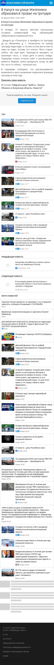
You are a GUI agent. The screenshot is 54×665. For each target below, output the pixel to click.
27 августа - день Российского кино (30, 214)
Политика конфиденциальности (17, 647)
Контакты (7, 638)
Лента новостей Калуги (13, 660)
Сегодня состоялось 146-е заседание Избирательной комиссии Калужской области (31, 227)
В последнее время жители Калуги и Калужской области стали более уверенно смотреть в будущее (33, 284)
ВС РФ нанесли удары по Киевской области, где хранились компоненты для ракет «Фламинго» (32, 572)
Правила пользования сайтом (16, 651)
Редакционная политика (13, 643)
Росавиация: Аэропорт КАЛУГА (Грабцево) (33, 334)
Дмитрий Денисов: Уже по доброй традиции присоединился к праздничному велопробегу (33, 191)
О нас (5, 634)
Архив (5, 656)
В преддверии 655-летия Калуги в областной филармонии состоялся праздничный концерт (30, 133)
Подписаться (27, 101)
